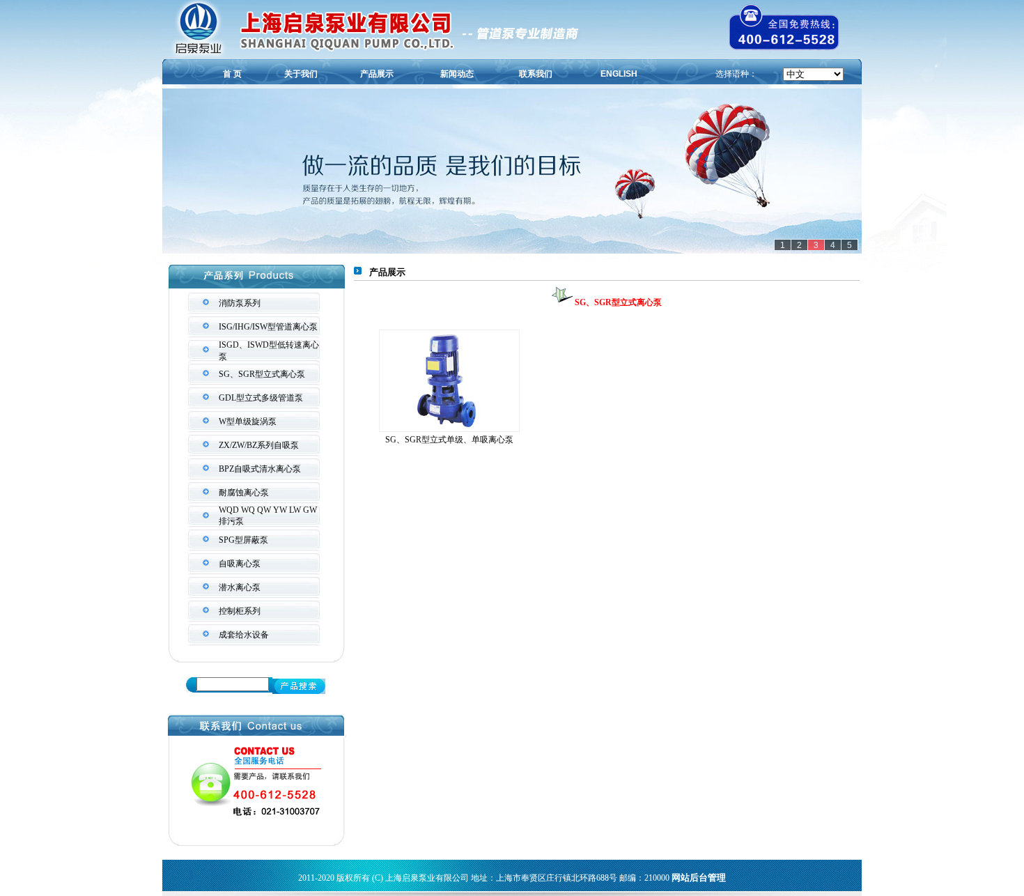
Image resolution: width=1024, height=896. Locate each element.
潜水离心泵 (240, 587)
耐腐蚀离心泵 (244, 492)
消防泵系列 (240, 303)
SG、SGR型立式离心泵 (262, 374)
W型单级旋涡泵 (248, 421)
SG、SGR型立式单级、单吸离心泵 (449, 440)
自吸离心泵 (240, 564)
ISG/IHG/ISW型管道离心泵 (268, 327)
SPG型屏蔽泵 (243, 540)
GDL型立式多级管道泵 (261, 398)
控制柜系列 (240, 611)
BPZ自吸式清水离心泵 (260, 469)
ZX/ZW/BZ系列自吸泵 (259, 445)
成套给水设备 (244, 635)
